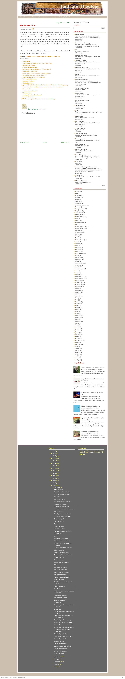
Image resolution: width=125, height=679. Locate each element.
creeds (77, 267)
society (77, 348)
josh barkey (79, 111)
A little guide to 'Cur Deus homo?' (32, 95)
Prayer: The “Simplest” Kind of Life (84, 117)
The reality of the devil (60, 567)
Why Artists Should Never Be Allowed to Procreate (88, 112)
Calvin (77, 201)
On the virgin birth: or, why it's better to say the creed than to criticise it (43, 87)
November (58, 656)
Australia (78, 197)
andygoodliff (79, 175)
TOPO (123, 677)
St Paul (77, 234)
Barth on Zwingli (59, 521)
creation (77, 265)
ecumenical (78, 284)
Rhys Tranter (79, 116)
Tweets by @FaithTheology (81, 22)
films (76, 298)
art (76, 245)
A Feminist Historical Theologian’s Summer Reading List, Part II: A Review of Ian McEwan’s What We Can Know (88, 82)
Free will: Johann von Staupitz (63, 547)
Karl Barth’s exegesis (60, 574)
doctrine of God (80, 276)
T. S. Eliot (57, 588)
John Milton (78, 212)
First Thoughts (80, 144)
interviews (78, 315)
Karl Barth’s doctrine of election (63, 531)
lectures (77, 317)
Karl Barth (78, 214)
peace (77, 332)
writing (77, 360)
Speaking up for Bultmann (61, 572)
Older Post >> (65, 142)
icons (77, 311)
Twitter (77, 238)
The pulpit (57, 496)
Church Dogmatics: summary (62, 620)
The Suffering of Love (29, 65)
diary (77, 272)
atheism (77, 247)
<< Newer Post (24, 142)
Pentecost (78, 163)
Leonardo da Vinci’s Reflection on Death (86, 135)
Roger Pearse (79, 34)
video (77, 358)
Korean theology (80, 216)
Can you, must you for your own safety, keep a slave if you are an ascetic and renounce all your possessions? (88, 37)
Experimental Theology (82, 43)
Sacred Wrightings (81, 155)
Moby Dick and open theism (62, 492)
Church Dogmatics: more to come (64, 624)
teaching (78, 352)
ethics (77, 288)
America (77, 191)
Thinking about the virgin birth (62, 514)
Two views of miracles (29, 81)
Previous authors (37, 17)
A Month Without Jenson (30, 67)
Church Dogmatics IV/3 (61, 634)
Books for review (50, 17)
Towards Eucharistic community (63, 622)
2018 (54, 453)
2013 (54, 465)
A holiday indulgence (60, 504)
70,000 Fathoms (80, 128)
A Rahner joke (58, 565)
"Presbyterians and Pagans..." (62, 501)
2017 (54, 456)
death (77, 271)
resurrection (40, 56)
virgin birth (57, 56)
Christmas (78, 203)
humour (77, 307)
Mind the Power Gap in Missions (84, 151)
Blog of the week (59, 526)
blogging (78, 251)
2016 (54, 458)
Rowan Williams (80, 228)
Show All (103, 185)
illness (77, 313)
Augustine (78, 195)
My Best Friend (79, 130)
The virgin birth (27, 89)
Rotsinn (77, 74)
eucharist (78, 290)
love (76, 325)
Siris (76, 50)
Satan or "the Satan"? (60, 600)
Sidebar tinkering (59, 550)
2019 (54, 451)
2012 (54, 468)
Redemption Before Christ (82, 145)
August (57, 664)
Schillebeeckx (49, 56)
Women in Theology (81, 79)
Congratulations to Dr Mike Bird (63, 646)
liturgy (77, 323)
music (77, 327)
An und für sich (80, 105)
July (56, 666)
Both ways (78, 101)
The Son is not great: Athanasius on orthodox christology (39, 99)
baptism (77, 249)
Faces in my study (59, 528)
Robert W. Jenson (80, 226)
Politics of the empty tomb (30, 71)
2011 (54, 470)
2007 (54, 480)
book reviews (79, 253)
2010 (54, 473)
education (78, 286)
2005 (54, 485)
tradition (77, 356)
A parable (57, 523)
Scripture (78, 230)
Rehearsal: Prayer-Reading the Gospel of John (87, 56)
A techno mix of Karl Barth (61, 577)
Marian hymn (26, 61)
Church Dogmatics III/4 (60, 648)
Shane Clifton (79, 93)
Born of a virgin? (59, 519)
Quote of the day (59, 533)
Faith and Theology (4, 677)
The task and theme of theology (63, 555)
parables (78, 329)
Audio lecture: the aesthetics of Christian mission (37, 73)
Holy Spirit (78, 211)
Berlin (77, 199)
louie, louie (78, 161)
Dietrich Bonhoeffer (81, 205)
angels (77, 241)
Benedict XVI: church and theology (64, 509)
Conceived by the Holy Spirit (62, 516)
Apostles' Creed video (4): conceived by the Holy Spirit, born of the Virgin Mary (45, 85)
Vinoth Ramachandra (81, 88)
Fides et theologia (59, 586)
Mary (34, 56)
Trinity (77, 236)
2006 (54, 483)
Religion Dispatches (81, 67)
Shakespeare (79, 232)
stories (77, 350)
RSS (77, 17)
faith (76, 294)
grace (77, 305)
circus (77, 261)
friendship (78, 303)
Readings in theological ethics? (89, 431)
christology (29, 56)
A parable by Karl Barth (61, 595)
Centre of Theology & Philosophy (85, 167)
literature (78, 321)
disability (78, 274)
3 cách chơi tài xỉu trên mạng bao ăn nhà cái (87, 140)
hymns (77, 309)
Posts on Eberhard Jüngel (61, 552)
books (77, 255)
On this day (57, 609)
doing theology (79, 278)
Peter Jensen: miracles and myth (63, 636)
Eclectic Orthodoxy (81, 55)
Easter (77, 207)
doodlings (78, 280)
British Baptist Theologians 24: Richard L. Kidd (87, 177)
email (92, 452)
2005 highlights (58, 489)
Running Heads (80, 139)
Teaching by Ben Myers (65, 17)
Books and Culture (81, 149)
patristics (78, 331)
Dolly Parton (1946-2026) (81, 51)
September (58, 661)
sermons (78, 344)
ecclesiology (79, 282)
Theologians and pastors (61, 562)
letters (77, 319)
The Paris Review (80, 60)
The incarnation (27, 25)
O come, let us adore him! (30, 91)
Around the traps (59, 560)
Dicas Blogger (21, 677)
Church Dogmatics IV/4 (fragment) (64, 627)
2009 (54, 475)
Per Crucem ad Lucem (82, 100)
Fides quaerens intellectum (62, 541)
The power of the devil (60, 569)
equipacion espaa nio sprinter (83, 182)
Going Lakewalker (80, 107)
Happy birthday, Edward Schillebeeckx (34, 77)
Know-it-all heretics (28, 97)
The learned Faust (59, 499)
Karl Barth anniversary (60, 597)
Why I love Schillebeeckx (30, 79)
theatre (77, 354)
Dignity (56, 536)
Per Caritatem (79, 121)
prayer (77, 338)
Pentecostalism (79, 222)
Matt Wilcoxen (24, 17)
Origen (77, 220)
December (58, 487)
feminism (78, 296)
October (57, 659)
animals (77, 243)
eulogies (78, 292)
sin (76, 346)
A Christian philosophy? (61, 538)
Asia (76, 193)
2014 (54, 463)
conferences (79, 263)
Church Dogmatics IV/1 (61, 643)
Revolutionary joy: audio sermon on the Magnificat (37, 63)
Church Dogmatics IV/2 (61, 639)
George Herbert (80, 209)
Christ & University (81, 180)
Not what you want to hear (61, 494)
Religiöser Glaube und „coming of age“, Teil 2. (87, 75)
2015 (54, 461)
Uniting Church (79, 240)
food (76, 300)
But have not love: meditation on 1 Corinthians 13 (37, 69)
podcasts (78, 334)
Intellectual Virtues (80, 89)
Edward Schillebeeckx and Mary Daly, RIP (35, 75)
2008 (54, 478)
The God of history (28, 83)
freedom (78, 302)
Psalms (77, 224)
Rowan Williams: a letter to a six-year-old (92, 367)
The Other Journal (81, 133)
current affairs (79, 269)
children (77, 257)
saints (77, 342)
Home (45, 142)
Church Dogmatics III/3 (60, 651)
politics (77, 336)
